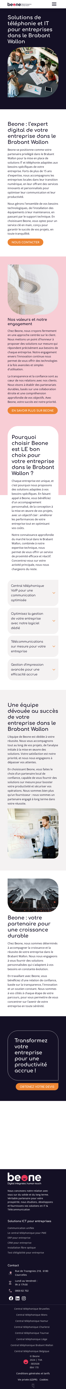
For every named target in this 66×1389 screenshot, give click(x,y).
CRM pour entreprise (19, 1242)
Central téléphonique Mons (31, 1314)
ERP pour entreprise (19, 1237)
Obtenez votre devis (37, 1086)
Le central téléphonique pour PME (27, 1232)
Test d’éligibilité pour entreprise (26, 1252)
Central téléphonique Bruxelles (32, 1308)
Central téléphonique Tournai (32, 1333)
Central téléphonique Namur (31, 1320)
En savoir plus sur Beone (33, 410)
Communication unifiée (21, 1228)
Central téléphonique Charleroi (32, 1327)
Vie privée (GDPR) (27, 1379)
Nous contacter (25, 242)
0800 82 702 (22, 1290)
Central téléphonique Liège (31, 1339)
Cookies (44, 1379)
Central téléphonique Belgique (31, 1351)
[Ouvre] (54, 4)
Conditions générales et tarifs (33, 1373)
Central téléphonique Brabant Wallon (32, 1345)
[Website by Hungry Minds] (33, 1386)
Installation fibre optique (22, 1247)
